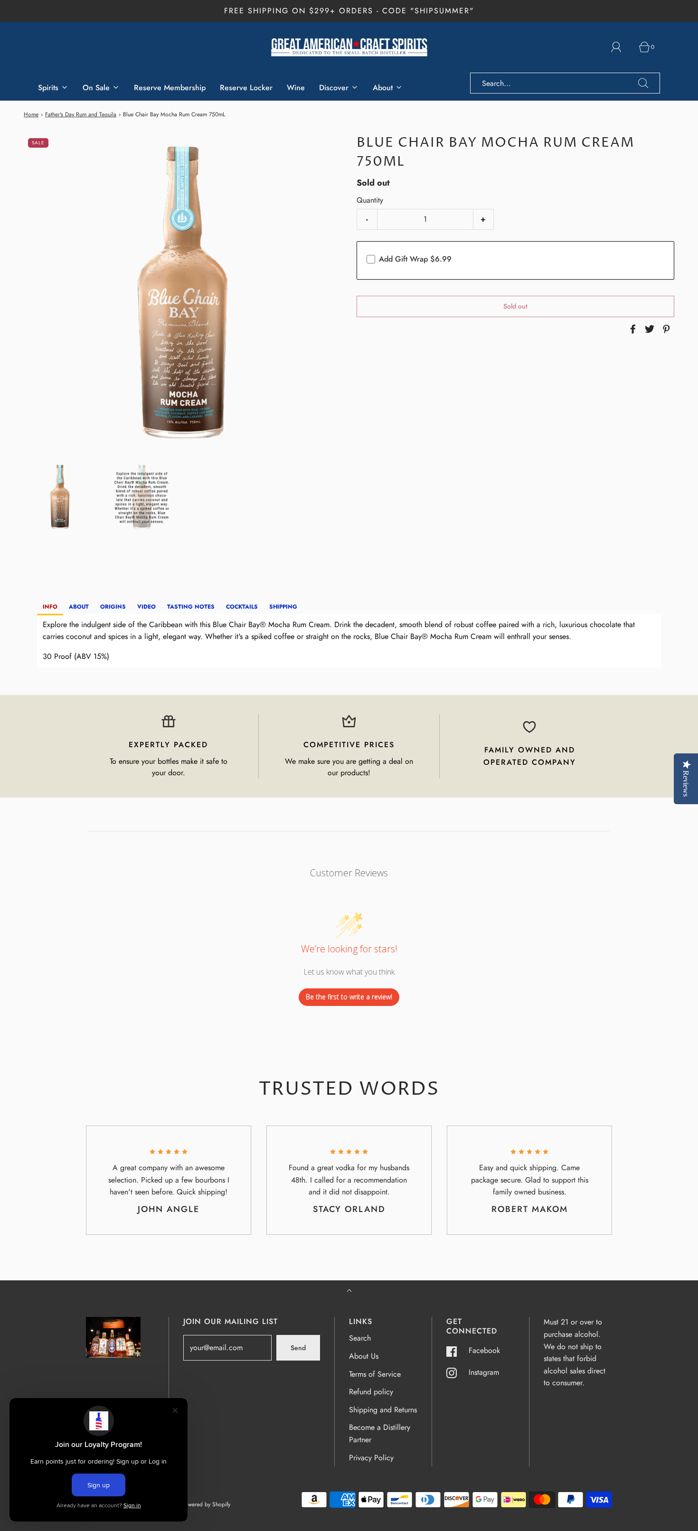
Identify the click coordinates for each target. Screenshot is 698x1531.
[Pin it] (665, 329)
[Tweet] (648, 329)
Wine (296, 87)
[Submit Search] (643, 83)
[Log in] (621, 47)
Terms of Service (375, 1374)
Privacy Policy (371, 1457)
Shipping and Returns (383, 1409)
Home (31, 114)
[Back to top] (349, 1291)
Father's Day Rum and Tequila (80, 114)
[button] (60, 496)
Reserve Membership (170, 87)
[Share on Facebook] (631, 329)
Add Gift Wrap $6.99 (415, 259)
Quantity (370, 200)
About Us (363, 1356)
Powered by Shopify (205, 1504)
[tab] (50, 607)
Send (298, 1348)
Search (360, 1338)
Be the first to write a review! (349, 996)
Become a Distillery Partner (379, 1433)
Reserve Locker (246, 87)
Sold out (515, 306)
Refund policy (371, 1391)
